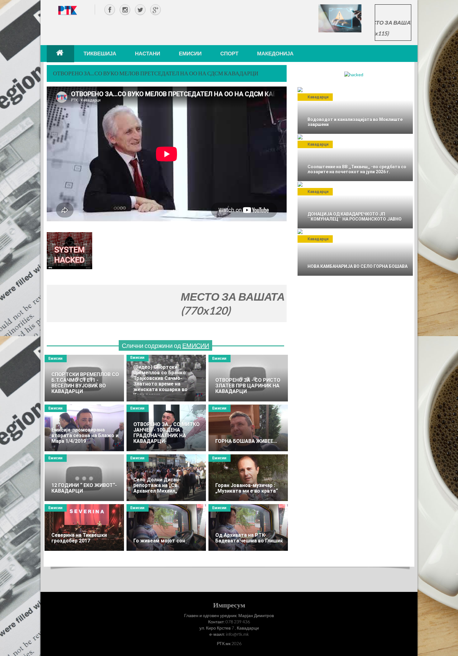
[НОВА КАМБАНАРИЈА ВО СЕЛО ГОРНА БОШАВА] (355, 252)
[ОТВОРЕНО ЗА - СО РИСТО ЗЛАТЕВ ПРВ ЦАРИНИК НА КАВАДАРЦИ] (248, 378)
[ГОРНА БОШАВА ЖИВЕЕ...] (248, 428)
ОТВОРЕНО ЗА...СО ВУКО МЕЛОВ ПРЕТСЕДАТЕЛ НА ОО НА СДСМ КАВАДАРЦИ (155, 73)
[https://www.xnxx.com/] (339, 18)
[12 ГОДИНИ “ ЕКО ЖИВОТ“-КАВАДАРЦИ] (84, 477)
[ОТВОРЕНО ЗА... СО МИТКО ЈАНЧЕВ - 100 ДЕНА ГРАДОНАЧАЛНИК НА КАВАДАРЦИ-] (166, 428)
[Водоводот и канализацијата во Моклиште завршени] (355, 110)
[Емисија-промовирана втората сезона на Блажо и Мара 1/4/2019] (84, 428)
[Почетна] (60, 53)
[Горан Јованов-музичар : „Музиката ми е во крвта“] (248, 477)
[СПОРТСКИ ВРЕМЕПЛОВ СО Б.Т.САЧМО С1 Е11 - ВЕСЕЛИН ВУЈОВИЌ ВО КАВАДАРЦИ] (84, 378)
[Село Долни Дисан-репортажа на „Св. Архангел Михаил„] (166, 477)
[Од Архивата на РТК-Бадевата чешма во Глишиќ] (248, 527)
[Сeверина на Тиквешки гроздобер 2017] (84, 527)
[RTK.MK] (67, 10)
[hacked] (353, 74)
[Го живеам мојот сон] (166, 527)
